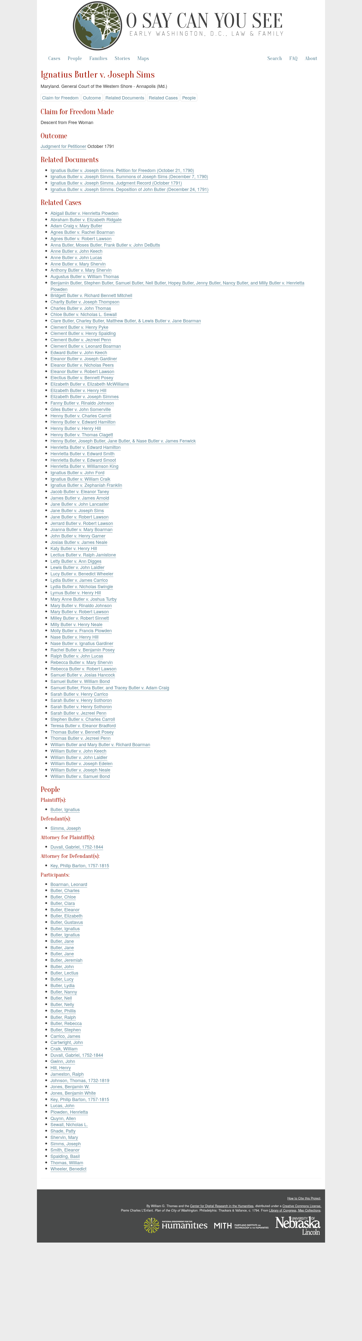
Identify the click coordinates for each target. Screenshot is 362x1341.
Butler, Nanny (63, 991)
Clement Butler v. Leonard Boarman (85, 346)
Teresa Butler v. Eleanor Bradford (83, 725)
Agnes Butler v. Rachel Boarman (82, 232)
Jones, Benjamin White (73, 1092)
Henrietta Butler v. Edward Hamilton (85, 447)
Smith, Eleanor (65, 1149)
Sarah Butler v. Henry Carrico (79, 694)
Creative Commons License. (301, 1206)
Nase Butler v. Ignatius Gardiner (81, 643)
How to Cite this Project (303, 1198)
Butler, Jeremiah (66, 960)
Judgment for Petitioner (63, 146)
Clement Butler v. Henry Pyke (79, 327)
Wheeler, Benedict (68, 1168)
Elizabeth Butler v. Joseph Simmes (84, 396)
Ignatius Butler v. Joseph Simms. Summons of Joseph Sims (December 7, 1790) (129, 176)
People (75, 58)
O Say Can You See (204, 21)
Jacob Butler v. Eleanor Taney (79, 491)
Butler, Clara (62, 903)
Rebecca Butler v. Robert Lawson (83, 668)
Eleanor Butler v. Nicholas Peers (82, 365)
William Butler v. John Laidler (78, 757)
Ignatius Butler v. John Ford (77, 472)
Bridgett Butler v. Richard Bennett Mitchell (91, 295)
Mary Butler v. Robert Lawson (79, 611)
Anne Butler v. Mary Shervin (78, 263)
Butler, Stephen (65, 1029)
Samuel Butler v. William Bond (80, 681)
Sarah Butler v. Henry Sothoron (81, 700)
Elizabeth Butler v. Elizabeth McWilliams (89, 383)
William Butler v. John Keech (78, 750)
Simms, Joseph (65, 828)
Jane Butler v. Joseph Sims (77, 510)
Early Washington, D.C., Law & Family (207, 33)
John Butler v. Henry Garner (77, 535)
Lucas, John (62, 1105)
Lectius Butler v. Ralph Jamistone (83, 554)
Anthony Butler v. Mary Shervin (81, 270)
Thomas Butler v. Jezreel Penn (80, 738)
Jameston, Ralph (67, 1074)
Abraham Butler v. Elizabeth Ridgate (86, 219)
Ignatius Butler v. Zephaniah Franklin (86, 485)
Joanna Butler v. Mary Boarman (81, 529)
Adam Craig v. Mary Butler (76, 225)
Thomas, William (66, 1162)
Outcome (92, 97)
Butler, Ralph (63, 1017)
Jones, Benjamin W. (70, 1086)
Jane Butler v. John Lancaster (79, 504)
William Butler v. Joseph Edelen (81, 763)
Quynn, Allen (63, 1118)
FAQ (293, 58)
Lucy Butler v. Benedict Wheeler (81, 573)
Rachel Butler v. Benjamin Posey (82, 649)
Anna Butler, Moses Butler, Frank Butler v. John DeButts (105, 244)
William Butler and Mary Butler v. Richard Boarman (100, 744)
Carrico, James (65, 1036)
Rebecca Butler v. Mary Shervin (81, 662)
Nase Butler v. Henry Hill (74, 636)
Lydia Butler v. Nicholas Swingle (81, 586)
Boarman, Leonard (68, 884)
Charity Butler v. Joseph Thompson (84, 301)
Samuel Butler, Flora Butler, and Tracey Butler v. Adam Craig (109, 687)
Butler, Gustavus (66, 922)
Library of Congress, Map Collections (294, 1210)
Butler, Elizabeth (66, 915)
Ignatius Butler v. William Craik (80, 478)
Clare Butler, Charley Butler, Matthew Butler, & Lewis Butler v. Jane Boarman (125, 320)
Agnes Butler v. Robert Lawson (81, 238)
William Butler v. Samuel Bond (80, 776)
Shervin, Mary (64, 1137)
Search (274, 58)
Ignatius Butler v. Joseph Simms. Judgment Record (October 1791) (116, 182)
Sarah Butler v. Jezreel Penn (78, 713)
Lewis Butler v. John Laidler (77, 567)
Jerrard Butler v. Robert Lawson (81, 523)
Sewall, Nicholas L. (69, 1124)
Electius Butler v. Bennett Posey (81, 377)
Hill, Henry (60, 1067)
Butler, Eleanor (65, 909)
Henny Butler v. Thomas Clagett (81, 434)
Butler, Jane (62, 941)
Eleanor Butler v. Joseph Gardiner (83, 358)
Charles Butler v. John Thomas (80, 308)
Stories (122, 58)
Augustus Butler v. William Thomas (84, 276)
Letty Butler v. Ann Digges (75, 561)
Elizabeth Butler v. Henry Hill (78, 390)
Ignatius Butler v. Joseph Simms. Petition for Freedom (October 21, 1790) (122, 170)
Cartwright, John (66, 1042)
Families (98, 58)
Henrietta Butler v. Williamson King (84, 466)
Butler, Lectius (64, 972)
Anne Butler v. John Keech (76, 251)
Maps (143, 58)
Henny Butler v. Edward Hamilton (82, 421)
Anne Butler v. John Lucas (76, 257)
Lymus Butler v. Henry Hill (75, 592)
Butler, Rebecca (66, 1023)
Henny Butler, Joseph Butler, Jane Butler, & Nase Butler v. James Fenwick (123, 440)
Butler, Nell (61, 997)
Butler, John (62, 966)
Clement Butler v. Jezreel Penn (80, 339)
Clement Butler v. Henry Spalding (83, 333)
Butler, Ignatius (65, 809)
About (311, 58)
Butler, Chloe (63, 896)
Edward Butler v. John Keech (78, 352)
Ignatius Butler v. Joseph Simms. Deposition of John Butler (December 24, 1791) (129, 189)
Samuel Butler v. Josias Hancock (82, 674)
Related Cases (163, 97)
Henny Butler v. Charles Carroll (80, 415)
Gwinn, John (62, 1061)
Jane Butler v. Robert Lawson (79, 516)
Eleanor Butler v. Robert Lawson (82, 371)
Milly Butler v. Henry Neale (76, 624)
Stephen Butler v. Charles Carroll (82, 719)
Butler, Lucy (62, 979)
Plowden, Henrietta (69, 1111)
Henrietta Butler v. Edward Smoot (83, 460)
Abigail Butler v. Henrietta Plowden (84, 213)
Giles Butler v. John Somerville (80, 409)
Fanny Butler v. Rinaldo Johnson (82, 402)
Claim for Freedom (60, 97)
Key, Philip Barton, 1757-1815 (79, 865)
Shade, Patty (63, 1130)
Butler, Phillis (63, 1010)
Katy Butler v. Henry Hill (73, 548)
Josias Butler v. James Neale (78, 542)
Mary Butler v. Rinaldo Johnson (81, 605)
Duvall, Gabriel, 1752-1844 (76, 846)
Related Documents (124, 97)
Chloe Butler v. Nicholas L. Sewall (83, 314)
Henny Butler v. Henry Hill (75, 428)
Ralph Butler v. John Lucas (76, 655)
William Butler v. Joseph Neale (80, 769)
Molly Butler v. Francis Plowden (81, 630)
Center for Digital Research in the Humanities (221, 1206)
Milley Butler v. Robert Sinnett (79, 618)
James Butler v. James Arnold (79, 497)
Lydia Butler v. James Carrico (79, 580)
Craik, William (64, 1048)
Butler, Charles (65, 890)
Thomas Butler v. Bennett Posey (82, 731)
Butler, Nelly (62, 1004)
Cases (54, 58)
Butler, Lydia (62, 985)
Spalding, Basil (65, 1156)
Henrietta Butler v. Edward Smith (82, 453)
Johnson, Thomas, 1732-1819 (79, 1080)
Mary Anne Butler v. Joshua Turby (83, 599)
